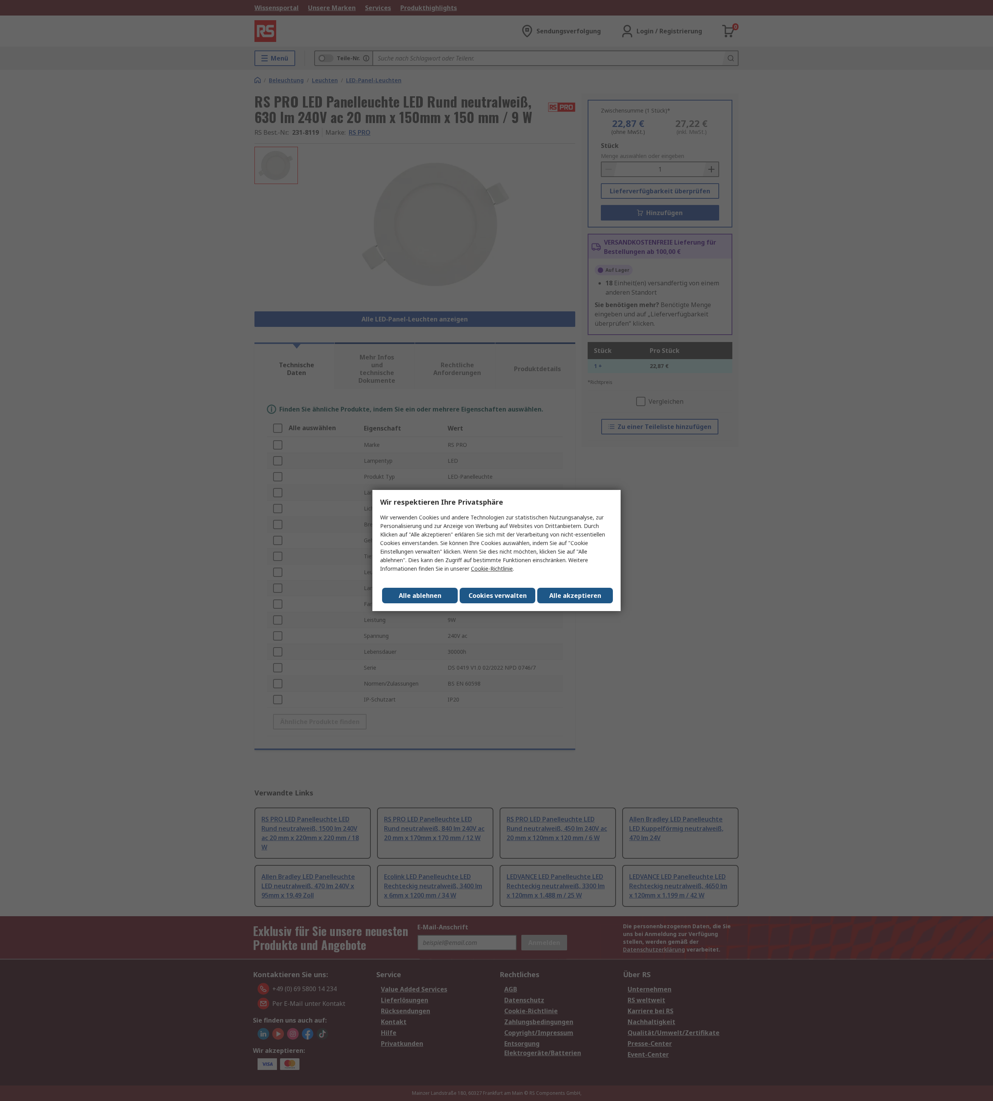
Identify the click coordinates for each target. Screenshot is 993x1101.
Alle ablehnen (420, 595)
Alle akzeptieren (575, 595)
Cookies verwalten (498, 595)
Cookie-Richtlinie (492, 568)
